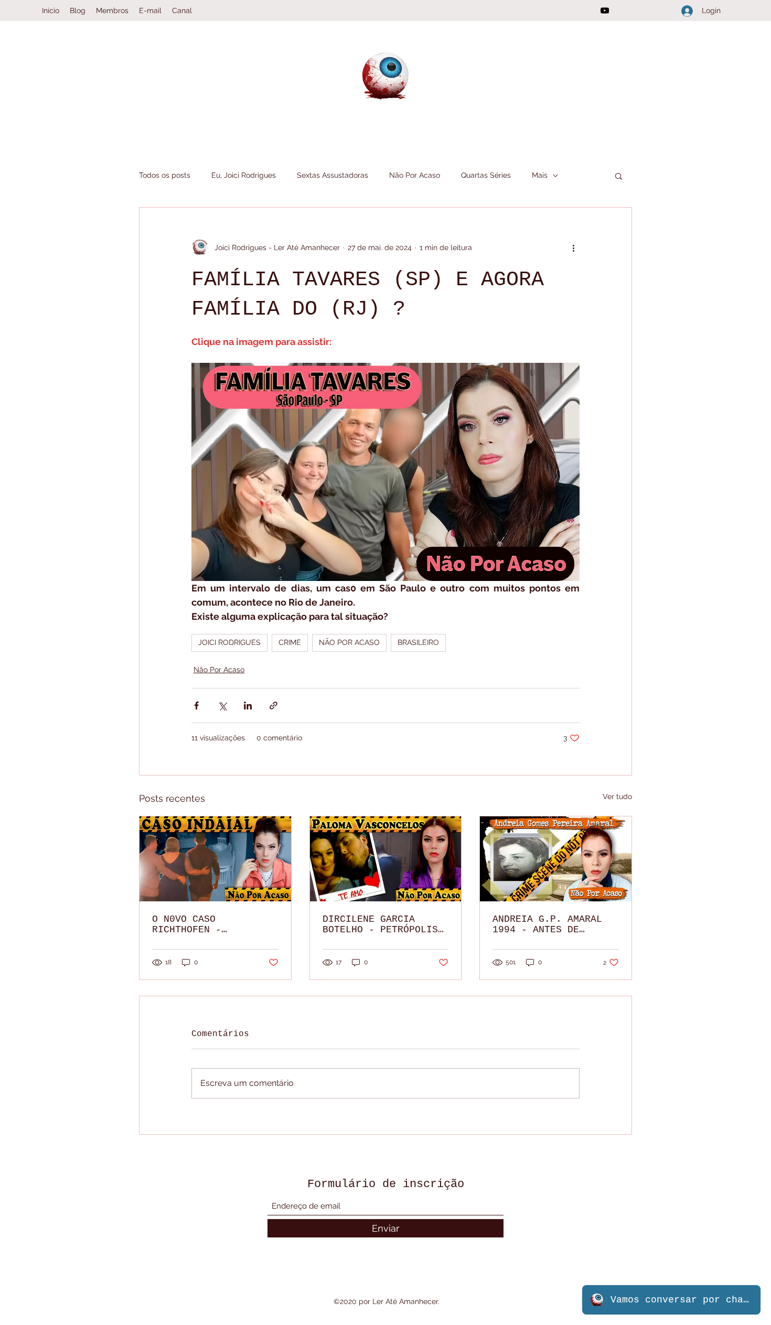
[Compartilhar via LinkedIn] (248, 705)
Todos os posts (164, 175)
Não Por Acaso (414, 175)
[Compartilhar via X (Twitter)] (222, 705)
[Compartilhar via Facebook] (196, 705)
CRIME (290, 642)
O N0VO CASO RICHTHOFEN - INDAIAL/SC (186, 924)
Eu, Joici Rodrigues (243, 175)
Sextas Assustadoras (332, 175)
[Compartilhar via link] (274, 705)
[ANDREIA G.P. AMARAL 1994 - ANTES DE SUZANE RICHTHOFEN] (555, 858)
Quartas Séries (486, 175)
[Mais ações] (573, 247)
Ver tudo (617, 796)
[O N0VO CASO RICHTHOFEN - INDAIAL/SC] (215, 858)
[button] (619, 175)
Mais (540, 175)
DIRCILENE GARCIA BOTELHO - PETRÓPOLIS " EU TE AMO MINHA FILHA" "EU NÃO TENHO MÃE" (380, 924)
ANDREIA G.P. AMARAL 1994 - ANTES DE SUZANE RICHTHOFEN (547, 924)
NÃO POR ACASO (349, 642)
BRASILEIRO (418, 642)
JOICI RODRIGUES (229, 642)
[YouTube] (604, 10)
